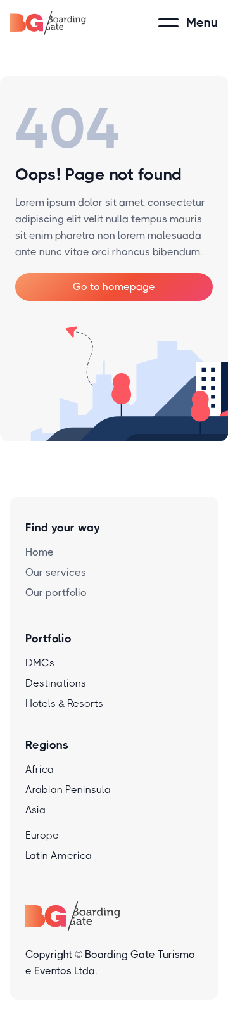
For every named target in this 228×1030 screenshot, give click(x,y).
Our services (55, 572)
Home (39, 552)
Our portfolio (56, 593)
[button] (188, 22)
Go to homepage (114, 287)
